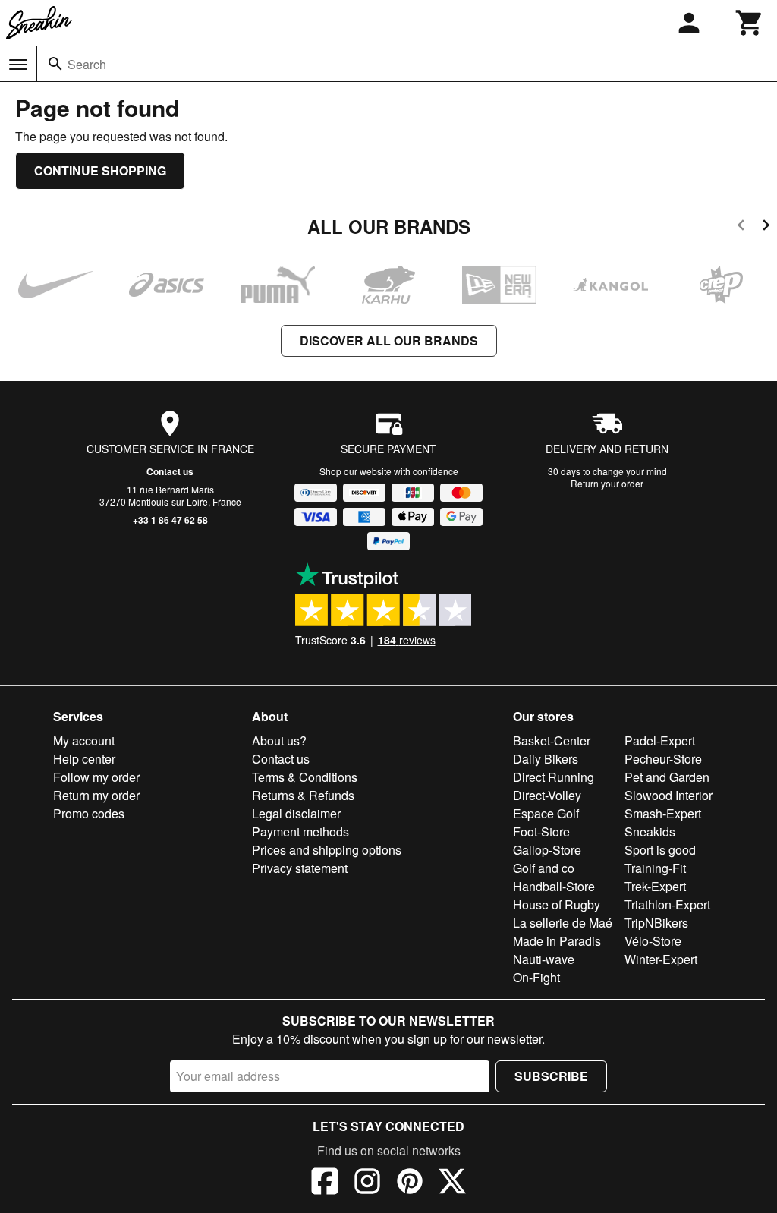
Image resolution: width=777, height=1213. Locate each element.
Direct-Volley (547, 795)
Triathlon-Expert (667, 904)
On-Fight (536, 977)
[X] (452, 1183)
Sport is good (660, 850)
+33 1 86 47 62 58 (170, 520)
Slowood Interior (668, 795)
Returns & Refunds (303, 795)
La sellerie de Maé (562, 922)
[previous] (741, 227)
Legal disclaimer (296, 813)
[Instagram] (367, 1183)
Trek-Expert (655, 886)
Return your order (607, 483)
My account (84, 740)
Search (87, 64)
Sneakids (649, 831)
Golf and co (543, 868)
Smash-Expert (662, 813)
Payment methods (300, 831)
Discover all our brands (389, 340)
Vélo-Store (652, 941)
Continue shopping (100, 170)
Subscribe (551, 1076)
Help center (84, 758)
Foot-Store (541, 831)
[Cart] (750, 23)
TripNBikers (656, 922)
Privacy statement (300, 868)
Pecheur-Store (663, 758)
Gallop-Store (547, 850)
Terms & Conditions (304, 777)
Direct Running (553, 777)
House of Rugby (556, 904)
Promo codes (88, 813)
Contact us (169, 471)
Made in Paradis (557, 941)
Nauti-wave (543, 959)
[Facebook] (325, 1183)
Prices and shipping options (326, 850)
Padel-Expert (659, 740)
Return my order (96, 795)
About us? (279, 740)
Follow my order (96, 777)
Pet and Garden (666, 777)
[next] (766, 227)
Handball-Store (554, 886)
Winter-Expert (660, 959)
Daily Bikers (545, 758)
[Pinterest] (410, 1183)
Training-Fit (655, 868)
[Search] (55, 63)
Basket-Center (551, 740)
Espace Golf (546, 813)
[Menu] (18, 64)
